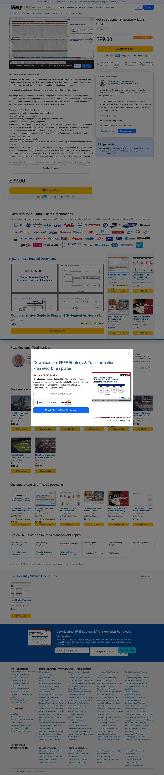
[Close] (129, 352)
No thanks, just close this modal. (118, 420)
